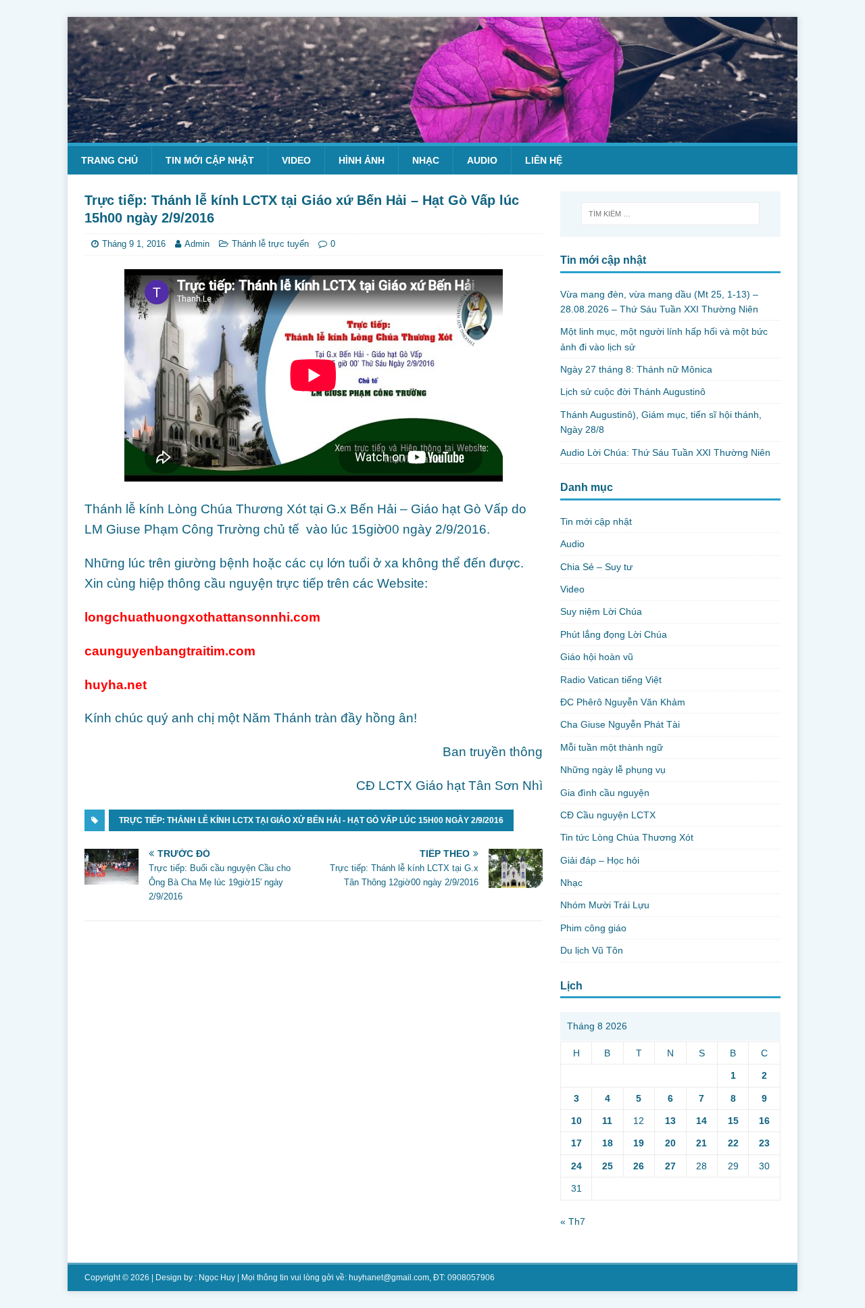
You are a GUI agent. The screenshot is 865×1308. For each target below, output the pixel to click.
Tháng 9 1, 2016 (134, 244)
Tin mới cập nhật (210, 160)
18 (607, 1143)
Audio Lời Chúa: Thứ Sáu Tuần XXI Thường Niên (665, 452)
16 (764, 1120)
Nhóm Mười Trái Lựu (604, 905)
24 (576, 1166)
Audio (482, 160)
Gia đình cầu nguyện (604, 792)
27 (670, 1166)
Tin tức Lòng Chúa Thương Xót (626, 837)
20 (670, 1143)
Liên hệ (543, 160)
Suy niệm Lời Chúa (601, 611)
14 (701, 1120)
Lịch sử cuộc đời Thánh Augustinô (633, 391)
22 (733, 1143)
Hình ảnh (362, 160)
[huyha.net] (432, 134)
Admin (196, 244)
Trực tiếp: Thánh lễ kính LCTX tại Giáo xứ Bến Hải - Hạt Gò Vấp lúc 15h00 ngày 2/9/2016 (311, 820)
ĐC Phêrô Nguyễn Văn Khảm (622, 702)
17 (576, 1143)
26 (638, 1166)
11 (607, 1120)
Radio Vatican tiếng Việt (611, 679)
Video (296, 160)
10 (576, 1120)
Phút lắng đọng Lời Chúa (613, 634)
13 (670, 1120)
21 (701, 1143)
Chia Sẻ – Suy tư (596, 566)
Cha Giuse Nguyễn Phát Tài (620, 724)
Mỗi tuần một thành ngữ (611, 747)
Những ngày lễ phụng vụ (613, 769)
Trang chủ (109, 160)
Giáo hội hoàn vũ (596, 656)
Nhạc (425, 160)
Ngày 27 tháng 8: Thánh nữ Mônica (636, 369)
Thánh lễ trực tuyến (270, 244)
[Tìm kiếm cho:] (670, 213)
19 (638, 1143)
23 (764, 1143)
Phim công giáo (593, 927)
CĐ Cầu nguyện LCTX (608, 815)
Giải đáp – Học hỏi (599, 860)
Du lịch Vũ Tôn (591, 950)
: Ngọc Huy (215, 1277)
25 (607, 1166)
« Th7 (572, 1221)
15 (733, 1120)
